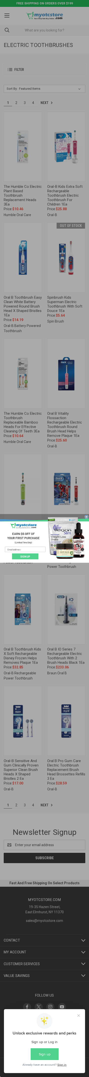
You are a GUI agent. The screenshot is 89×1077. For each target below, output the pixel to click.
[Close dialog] (86, 517)
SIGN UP (25, 556)
